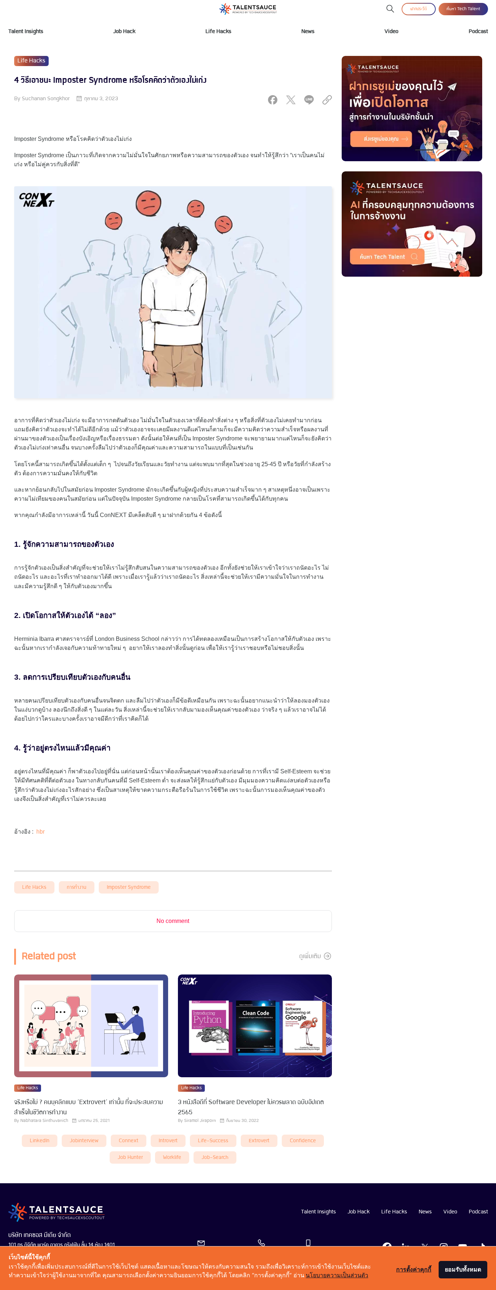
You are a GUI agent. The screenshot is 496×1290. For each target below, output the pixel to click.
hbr (40, 832)
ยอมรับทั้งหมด (463, 1269)
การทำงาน (76, 887)
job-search (215, 1157)
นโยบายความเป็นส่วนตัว (337, 1275)
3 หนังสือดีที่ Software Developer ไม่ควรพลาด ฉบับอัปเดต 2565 (251, 1107)
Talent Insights (25, 31)
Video (391, 31)
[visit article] (91, 1026)
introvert (168, 1141)
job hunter (130, 1157)
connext (128, 1141)
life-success (213, 1141)
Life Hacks (218, 31)
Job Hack (124, 31)
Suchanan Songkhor (46, 99)
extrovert (259, 1141)
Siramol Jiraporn (200, 1121)
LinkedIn (39, 1141)
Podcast (478, 31)
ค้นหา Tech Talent (463, 9)
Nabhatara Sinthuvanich (44, 1121)
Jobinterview (84, 1141)
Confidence (303, 1141)
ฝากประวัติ (418, 9)
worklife (172, 1157)
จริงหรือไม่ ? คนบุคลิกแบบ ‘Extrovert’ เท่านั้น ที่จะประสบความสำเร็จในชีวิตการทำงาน (88, 1107)
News (307, 31)
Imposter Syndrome (129, 887)
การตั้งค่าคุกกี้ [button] (413, 1269)
